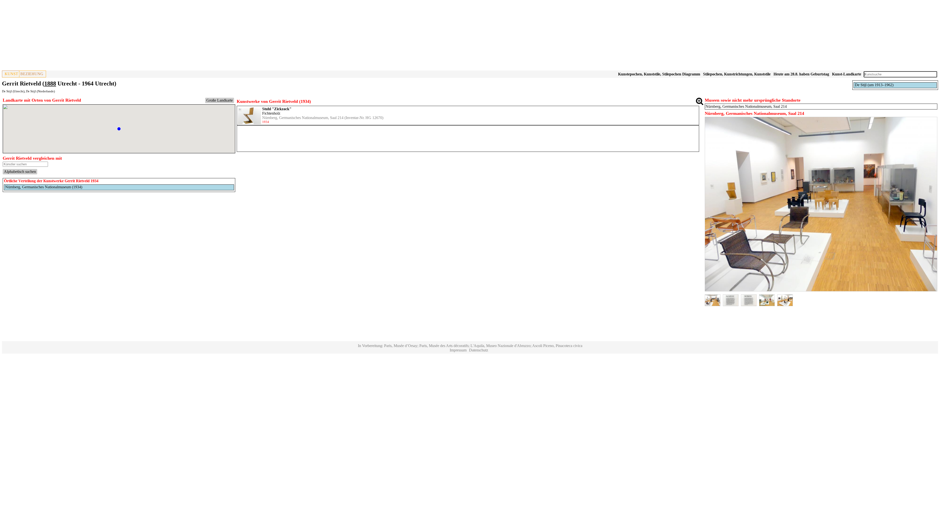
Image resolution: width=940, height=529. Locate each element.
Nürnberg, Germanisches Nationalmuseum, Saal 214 (302, 118)
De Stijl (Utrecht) (13, 91)
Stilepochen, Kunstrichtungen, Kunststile (737, 74)
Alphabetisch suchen (20, 171)
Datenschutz (478, 350)
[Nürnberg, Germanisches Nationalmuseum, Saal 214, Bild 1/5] (821, 290)
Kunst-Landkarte (846, 74)
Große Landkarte (219, 100)
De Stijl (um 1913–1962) (874, 85)
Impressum (458, 350)
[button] (119, 129)
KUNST (11, 74)
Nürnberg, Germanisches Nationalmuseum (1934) (43, 187)
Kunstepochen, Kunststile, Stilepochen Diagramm (659, 74)
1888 (50, 83)
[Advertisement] (149, 36)
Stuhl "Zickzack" (277, 109)
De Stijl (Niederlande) (40, 91)
